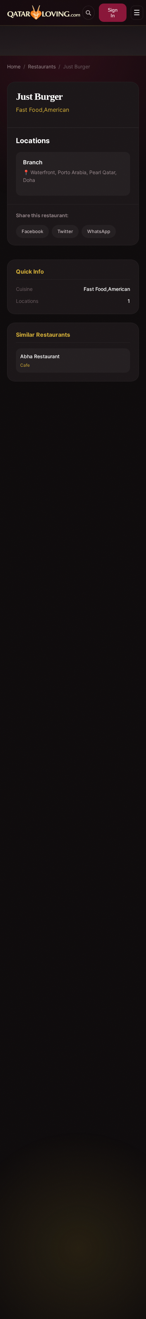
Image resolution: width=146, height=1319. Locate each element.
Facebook (32, 231)
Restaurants (42, 66)
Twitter (65, 231)
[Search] (88, 13)
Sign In (113, 12)
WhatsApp (98, 231)
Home (14, 66)
